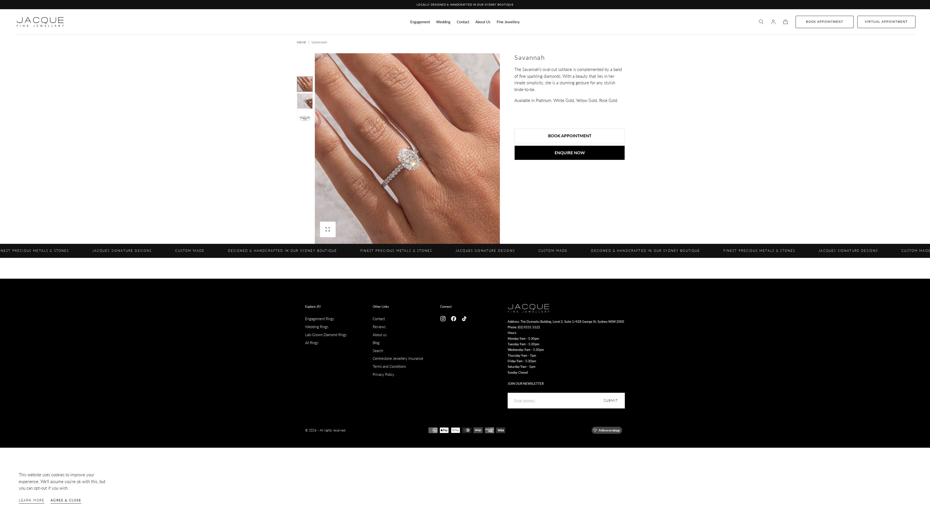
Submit (611, 400)
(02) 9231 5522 (529, 327)
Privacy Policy (383, 374)
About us (380, 334)
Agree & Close (66, 500)
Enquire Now (570, 152)
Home (301, 42)
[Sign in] (773, 22)
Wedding (443, 22)
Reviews (379, 326)
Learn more (32, 500)
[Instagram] (443, 318)
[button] (761, 22)
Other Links (381, 306)
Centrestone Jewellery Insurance (398, 358)
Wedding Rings (316, 326)
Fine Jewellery (508, 22)
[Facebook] (453, 318)
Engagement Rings (319, 318)
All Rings (311, 342)
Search (378, 350)
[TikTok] (464, 318)
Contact (463, 22)
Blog (376, 342)
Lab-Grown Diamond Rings (326, 334)
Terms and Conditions (389, 366)
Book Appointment (569, 135)
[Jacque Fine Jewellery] (529, 308)
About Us (482, 22)
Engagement (420, 22)
